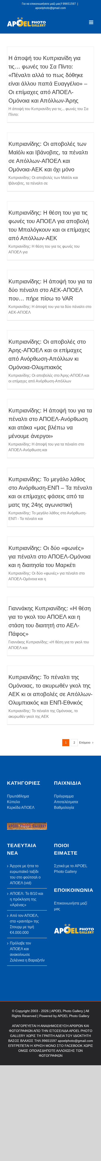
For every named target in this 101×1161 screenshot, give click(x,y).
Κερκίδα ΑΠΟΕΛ (21, 808)
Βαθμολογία (64, 808)
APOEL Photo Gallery (73, 1016)
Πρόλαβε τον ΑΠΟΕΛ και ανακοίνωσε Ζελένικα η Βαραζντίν (27, 951)
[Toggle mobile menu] (91, 22)
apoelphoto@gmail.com (50, 8)
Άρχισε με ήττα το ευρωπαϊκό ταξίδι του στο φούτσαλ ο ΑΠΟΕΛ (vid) (25, 874)
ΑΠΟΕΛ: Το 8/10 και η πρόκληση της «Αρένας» (26, 899)
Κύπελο (13, 802)
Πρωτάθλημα (18, 796)
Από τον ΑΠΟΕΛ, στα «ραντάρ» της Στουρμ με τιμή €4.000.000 (24, 924)
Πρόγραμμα (64, 796)
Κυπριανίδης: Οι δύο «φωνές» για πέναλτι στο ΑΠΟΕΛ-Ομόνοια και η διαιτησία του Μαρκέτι (49, 556)
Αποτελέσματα (66, 802)
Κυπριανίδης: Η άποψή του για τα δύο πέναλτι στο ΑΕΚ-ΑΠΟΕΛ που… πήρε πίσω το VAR (50, 290)
